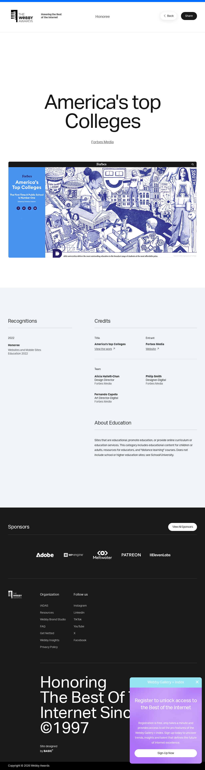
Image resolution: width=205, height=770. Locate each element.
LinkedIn (79, 612)
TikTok (77, 619)
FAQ (42, 626)
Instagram (80, 605)
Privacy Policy (49, 647)
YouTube (79, 626)
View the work (103, 349)
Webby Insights (49, 640)
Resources (47, 612)
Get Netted (47, 633)
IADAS (44, 605)
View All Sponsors (182, 527)
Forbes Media (102, 142)
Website (151, 349)
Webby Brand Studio (53, 619)
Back (170, 16)
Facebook (80, 640)
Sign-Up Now (166, 753)
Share (189, 16)
